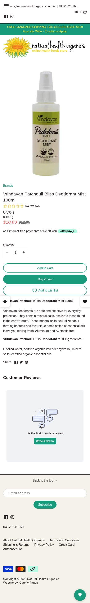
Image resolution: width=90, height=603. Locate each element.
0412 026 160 (68, 6)
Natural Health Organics (43, 578)
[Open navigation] (6, 6)
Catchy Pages (28, 582)
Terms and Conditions (64, 540)
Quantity (8, 244)
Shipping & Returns (16, 544)
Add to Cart (45, 268)
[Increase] (24, 252)
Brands (8, 185)
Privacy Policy (44, 544)
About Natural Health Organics (24, 540)
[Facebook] (6, 16)
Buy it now (45, 279)
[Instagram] (12, 16)
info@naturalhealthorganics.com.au (33, 6)
